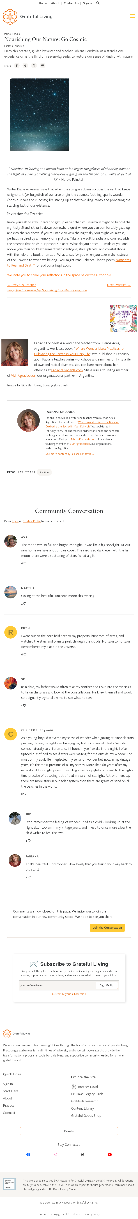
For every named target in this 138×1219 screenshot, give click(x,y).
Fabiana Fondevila (14, 46)
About (55, 3)
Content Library (82, 1108)
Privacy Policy (92, 1214)
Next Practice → (119, 284)
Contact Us (71, 3)
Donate (69, 1131)
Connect (9, 1112)
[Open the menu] (132, 17)
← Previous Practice (21, 284)
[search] (97, 3)
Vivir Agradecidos (23, 375)
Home (43, 3)
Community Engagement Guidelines (59, 1214)
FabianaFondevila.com (67, 370)
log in (15, 521)
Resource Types (21, 472)
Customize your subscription (69, 994)
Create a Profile (32, 521)
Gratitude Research (84, 1101)
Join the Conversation (107, 928)
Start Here (10, 1091)
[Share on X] (34, 65)
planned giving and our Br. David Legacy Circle (49, 1189)
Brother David (88, 1086)
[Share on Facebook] (17, 65)
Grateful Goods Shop (86, 1115)
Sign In (87, 3)
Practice (9, 1105)
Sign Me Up (106, 985)
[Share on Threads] (25, 65)
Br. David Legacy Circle (87, 1094)
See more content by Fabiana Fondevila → (70, 454)
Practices (12, 33)
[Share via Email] (42, 65)
